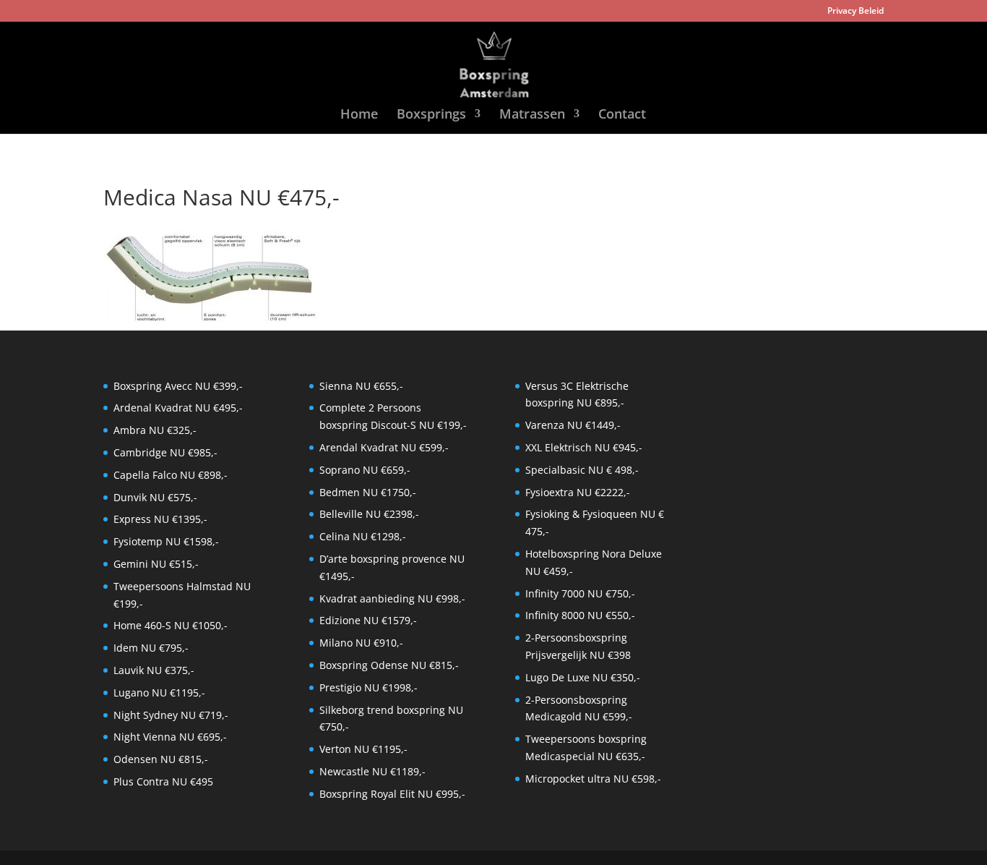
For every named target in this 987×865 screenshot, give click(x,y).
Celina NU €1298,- (362, 536)
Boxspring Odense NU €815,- (389, 665)
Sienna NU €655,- (361, 386)
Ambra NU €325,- (155, 430)
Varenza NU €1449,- (573, 425)
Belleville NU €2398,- (369, 514)
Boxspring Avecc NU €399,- (178, 386)
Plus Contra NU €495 (163, 781)
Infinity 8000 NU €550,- (580, 615)
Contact (622, 115)
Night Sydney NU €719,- (170, 715)
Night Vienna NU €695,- (170, 736)
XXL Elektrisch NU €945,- (583, 447)
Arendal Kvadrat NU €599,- (384, 447)
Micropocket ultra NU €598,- (593, 778)
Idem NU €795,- (151, 648)
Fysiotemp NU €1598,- (166, 541)
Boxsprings (431, 115)
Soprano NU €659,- (364, 470)
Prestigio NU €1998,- (368, 687)
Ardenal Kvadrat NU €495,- (178, 407)
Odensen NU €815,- (160, 759)
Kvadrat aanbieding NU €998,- (392, 598)
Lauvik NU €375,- (153, 670)
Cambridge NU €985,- (165, 452)
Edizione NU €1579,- (368, 620)
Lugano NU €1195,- (159, 692)
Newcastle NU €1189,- (372, 771)
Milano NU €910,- (361, 642)
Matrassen (532, 115)
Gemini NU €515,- (156, 564)
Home (359, 115)
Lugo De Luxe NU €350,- (582, 677)
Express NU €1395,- (160, 519)
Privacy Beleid (855, 12)
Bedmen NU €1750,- (367, 492)
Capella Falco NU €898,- (170, 475)
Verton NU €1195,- (363, 749)
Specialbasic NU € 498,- (582, 470)
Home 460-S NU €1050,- (170, 625)
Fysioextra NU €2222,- (577, 492)
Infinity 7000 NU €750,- (580, 593)
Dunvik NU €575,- (155, 497)
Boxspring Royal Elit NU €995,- (392, 794)
